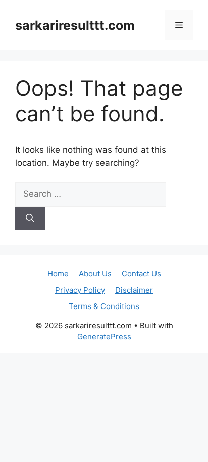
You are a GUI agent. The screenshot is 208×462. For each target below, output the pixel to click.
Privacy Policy (80, 290)
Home (58, 273)
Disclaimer (134, 290)
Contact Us (141, 273)
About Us (95, 273)
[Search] (30, 219)
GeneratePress (104, 336)
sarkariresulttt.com (75, 25)
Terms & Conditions (104, 306)
